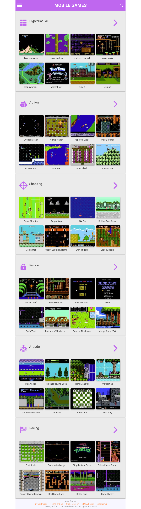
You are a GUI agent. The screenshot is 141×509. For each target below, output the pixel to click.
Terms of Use (56, 504)
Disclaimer (102, 504)
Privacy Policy (40, 504)
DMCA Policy (88, 504)
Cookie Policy (72, 504)
